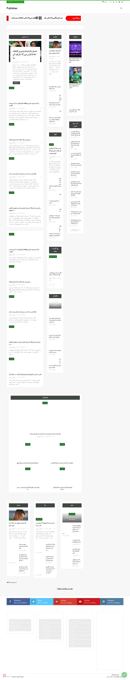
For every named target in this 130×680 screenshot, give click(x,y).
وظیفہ (115, 651)
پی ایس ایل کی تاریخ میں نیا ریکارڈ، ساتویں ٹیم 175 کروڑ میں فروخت (55, 150)
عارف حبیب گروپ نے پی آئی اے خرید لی (74, 111)
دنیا (113, 634)
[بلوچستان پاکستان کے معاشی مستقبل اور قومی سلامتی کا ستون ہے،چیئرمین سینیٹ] (62, 477)
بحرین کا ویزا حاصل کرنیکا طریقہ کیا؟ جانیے (76, 551)
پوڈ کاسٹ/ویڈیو (75, 621)
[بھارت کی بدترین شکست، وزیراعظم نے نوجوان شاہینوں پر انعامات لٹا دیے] (53, 211)
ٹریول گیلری (102, 655)
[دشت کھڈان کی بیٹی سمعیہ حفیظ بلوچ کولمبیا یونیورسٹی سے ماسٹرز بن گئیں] (53, 113)
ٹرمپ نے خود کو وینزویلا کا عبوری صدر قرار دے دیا (76, 212)
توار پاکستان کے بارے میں (110, 627)
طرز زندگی (106, 645)
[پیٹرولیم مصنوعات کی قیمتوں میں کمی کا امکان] (53, 346)
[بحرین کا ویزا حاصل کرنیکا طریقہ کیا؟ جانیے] (66, 551)
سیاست (101, 641)
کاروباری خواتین (108, 658)
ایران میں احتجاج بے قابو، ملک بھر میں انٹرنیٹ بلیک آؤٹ (49, 558)
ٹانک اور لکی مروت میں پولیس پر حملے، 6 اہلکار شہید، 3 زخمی (75, 203)
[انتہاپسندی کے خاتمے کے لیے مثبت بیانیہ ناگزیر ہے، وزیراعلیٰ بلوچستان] (62, 452)
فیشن (101, 648)
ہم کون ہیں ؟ (111, 665)
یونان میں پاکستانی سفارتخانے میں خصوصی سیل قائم (58, 18)
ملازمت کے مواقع (103, 651)
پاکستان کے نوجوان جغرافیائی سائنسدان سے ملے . (54, 275)
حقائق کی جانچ (102, 634)
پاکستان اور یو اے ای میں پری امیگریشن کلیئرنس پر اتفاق (76, 155)
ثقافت (101, 631)
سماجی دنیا (74, 637)
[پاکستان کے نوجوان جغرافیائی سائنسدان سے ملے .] (55, 263)
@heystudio (68, 589)
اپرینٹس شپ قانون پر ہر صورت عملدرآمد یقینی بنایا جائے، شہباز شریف (76, 183)
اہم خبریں (12, 42)
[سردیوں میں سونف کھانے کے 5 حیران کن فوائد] (19, 130)
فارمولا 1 (112, 645)
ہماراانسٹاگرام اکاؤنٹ (46, 625)
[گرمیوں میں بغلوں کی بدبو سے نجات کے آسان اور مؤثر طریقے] (13, 569)
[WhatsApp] (124, 674)
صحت (101, 645)
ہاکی (109, 662)
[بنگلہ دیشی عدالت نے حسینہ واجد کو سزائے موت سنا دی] (19, 164)
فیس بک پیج (44, 621)
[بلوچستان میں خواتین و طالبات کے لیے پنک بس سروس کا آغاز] (28, 477)
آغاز (50, 256)
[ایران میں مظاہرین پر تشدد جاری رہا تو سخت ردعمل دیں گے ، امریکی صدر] (40, 569)
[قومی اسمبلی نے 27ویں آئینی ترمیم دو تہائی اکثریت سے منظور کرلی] (19, 364)
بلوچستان (45, 403)
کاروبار (101, 658)
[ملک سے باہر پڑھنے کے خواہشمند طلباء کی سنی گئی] (66, 562)
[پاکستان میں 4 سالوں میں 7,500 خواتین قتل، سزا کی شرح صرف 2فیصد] (19, 93)
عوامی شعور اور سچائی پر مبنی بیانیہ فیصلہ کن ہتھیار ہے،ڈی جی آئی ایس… (55, 320)
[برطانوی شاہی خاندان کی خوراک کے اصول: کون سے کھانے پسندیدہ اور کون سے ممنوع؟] (66, 528)
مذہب (105, 648)
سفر (72, 633)
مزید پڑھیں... (16, 83)
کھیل (73, 641)
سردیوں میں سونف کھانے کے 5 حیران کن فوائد (20, 140)
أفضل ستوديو (109, 677)
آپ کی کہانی (115, 620)
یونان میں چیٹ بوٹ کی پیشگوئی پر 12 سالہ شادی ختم (18, 18)
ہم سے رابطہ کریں (103, 665)
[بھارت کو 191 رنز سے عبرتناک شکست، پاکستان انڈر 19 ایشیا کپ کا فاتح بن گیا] (53, 228)
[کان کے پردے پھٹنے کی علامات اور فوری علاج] (55, 44)
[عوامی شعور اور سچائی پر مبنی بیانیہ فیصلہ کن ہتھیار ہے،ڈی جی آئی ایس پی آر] (53, 314)
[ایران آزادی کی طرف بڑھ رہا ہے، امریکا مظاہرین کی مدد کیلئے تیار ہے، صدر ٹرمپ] (40, 546)
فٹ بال (118, 645)
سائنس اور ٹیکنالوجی (104, 638)
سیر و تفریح (107, 641)
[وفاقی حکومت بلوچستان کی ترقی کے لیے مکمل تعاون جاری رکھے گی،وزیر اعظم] (45, 420)
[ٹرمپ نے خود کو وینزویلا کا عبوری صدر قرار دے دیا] (45, 515)
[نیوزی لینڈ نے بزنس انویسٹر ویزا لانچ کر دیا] (66, 542)
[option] (55, 269)
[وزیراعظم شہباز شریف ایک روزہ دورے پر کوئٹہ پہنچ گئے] (28, 452)
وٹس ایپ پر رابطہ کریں (46, 637)
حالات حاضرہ (39, 519)
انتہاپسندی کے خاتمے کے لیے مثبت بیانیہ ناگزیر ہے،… (62, 463)
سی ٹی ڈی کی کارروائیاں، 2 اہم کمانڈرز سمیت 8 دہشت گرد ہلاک (76, 221)
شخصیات (113, 641)
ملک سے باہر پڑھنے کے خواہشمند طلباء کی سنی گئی (76, 561)
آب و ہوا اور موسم (103, 620)
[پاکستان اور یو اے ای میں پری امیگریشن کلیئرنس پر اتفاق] (53, 331)
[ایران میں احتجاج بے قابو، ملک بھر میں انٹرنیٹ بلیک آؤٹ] (40, 559)
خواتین (73, 629)
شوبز (119, 641)
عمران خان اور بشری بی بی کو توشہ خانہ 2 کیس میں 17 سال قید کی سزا (25, 55)
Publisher (12, 8)
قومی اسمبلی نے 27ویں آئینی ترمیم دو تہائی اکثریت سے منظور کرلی (25, 374)
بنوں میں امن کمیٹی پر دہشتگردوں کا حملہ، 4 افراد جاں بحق (75, 173)
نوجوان (73, 645)
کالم (114, 658)
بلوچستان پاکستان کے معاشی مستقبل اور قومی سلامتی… (62, 488)
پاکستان (51, 144)
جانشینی (106, 631)
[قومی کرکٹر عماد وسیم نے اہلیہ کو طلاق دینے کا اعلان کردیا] (53, 180)
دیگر (117, 634)
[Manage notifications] (4, 675)
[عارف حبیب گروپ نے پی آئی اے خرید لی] (53, 197)
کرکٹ (118, 658)
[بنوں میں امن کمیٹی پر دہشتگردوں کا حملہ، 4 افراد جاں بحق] (53, 361)
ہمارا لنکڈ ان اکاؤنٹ (46, 633)
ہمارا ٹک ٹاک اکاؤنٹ (46, 629)
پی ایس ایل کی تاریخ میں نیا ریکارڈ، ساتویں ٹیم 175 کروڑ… (75, 60)
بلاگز (51, 47)
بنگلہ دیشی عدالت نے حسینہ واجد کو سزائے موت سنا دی (22, 174)
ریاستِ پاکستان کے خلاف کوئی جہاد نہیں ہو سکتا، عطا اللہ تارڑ (76, 193)
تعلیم (118, 624)
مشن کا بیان (111, 648)
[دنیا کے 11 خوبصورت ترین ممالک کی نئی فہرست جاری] (72, 516)
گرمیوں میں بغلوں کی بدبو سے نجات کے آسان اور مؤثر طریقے (23, 569)
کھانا (100, 662)
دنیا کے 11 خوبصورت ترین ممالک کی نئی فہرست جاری (72, 518)
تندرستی (101, 627)
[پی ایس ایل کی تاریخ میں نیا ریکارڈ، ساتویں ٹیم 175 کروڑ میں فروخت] (55, 142)
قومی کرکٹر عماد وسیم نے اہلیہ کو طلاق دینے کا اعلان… (74, 86)
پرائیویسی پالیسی (15, 625)
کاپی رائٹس (14, 629)
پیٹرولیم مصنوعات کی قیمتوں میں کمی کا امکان (76, 164)
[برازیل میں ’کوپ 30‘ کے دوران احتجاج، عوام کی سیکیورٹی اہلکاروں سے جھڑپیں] (19, 198)
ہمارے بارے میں (15, 621)
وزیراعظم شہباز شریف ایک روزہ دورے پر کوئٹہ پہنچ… (28, 463)
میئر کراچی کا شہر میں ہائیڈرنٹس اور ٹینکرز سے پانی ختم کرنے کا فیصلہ (55, 303)
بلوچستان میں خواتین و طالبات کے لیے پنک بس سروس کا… (28, 488)
